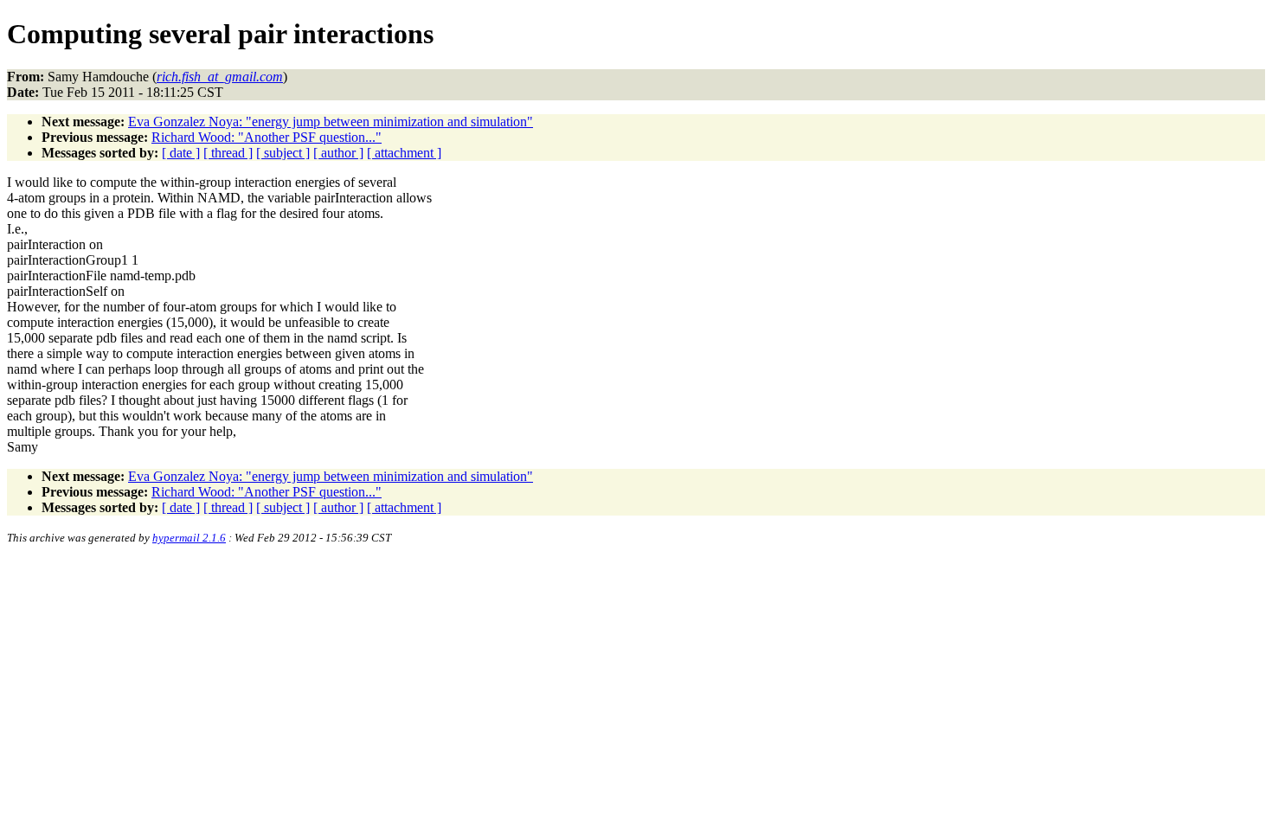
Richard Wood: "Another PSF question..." (266, 137)
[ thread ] (228, 152)
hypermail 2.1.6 (189, 537)
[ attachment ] (404, 152)
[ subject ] (283, 152)
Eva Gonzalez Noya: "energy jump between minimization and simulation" (330, 121)
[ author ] (338, 152)
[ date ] (181, 152)
